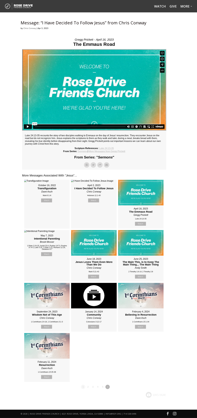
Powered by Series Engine (155, 395)
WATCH (160, 6)
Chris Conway (29, 28)
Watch (46, 200)
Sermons (82, 151)
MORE (185, 6)
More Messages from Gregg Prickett (107, 151)
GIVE (173, 6)
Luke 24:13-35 (106, 148)
